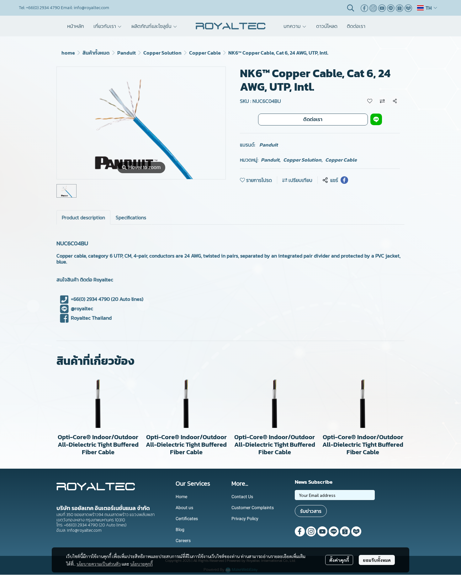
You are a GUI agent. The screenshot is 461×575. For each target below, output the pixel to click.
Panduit (126, 52)
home (68, 52)
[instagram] (373, 8)
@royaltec (82, 308)
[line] (391, 8)
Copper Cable (205, 52)
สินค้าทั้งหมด (96, 52)
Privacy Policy (244, 518)
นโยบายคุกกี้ (141, 564)
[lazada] (408, 8)
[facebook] (364, 8)
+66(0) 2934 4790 (90, 299)
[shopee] (399, 8)
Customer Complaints (252, 507)
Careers (183, 540)
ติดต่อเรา (312, 119)
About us (184, 507)
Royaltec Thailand (91, 318)
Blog (180, 529)
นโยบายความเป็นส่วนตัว (99, 564)
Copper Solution (162, 52)
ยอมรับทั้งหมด (377, 560)
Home (181, 496)
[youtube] (382, 8)
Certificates (187, 518)
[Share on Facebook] (344, 180)
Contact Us (242, 496)
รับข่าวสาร (310, 511)
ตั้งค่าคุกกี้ (339, 560)
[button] (350, 8)
